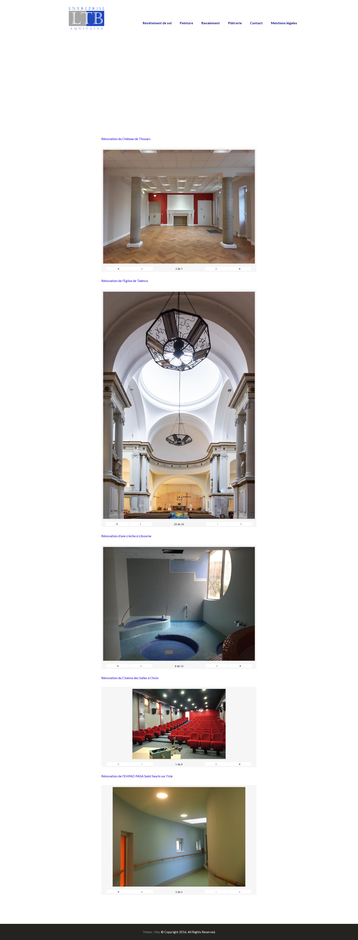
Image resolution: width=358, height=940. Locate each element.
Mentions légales (284, 23)
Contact (256, 23)
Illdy (157, 932)
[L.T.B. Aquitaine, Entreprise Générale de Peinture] (87, 21)
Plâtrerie (235, 23)
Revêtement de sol (157, 23)
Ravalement (210, 23)
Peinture (186, 23)
